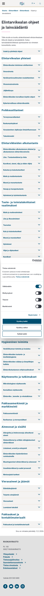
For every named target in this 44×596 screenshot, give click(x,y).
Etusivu (4, 11)
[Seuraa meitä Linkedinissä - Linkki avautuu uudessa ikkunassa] (17, 586)
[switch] (38, 293)
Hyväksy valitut (22, 327)
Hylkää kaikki (22, 334)
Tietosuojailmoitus (11, 560)
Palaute (6, 557)
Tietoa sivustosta (10, 565)
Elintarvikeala (24, 11)
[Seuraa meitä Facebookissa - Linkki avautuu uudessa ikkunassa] (5, 586)
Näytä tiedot (32, 315)
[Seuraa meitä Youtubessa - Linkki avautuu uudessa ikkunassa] (11, 586)
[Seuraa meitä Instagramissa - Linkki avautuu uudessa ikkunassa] (23, 586)
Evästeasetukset (10, 568)
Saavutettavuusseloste (13, 562)
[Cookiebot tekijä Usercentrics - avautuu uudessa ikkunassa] (32, 260)
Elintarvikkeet (13, 11)
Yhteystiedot (8, 554)
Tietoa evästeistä (22, 277)
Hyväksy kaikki (22, 321)
